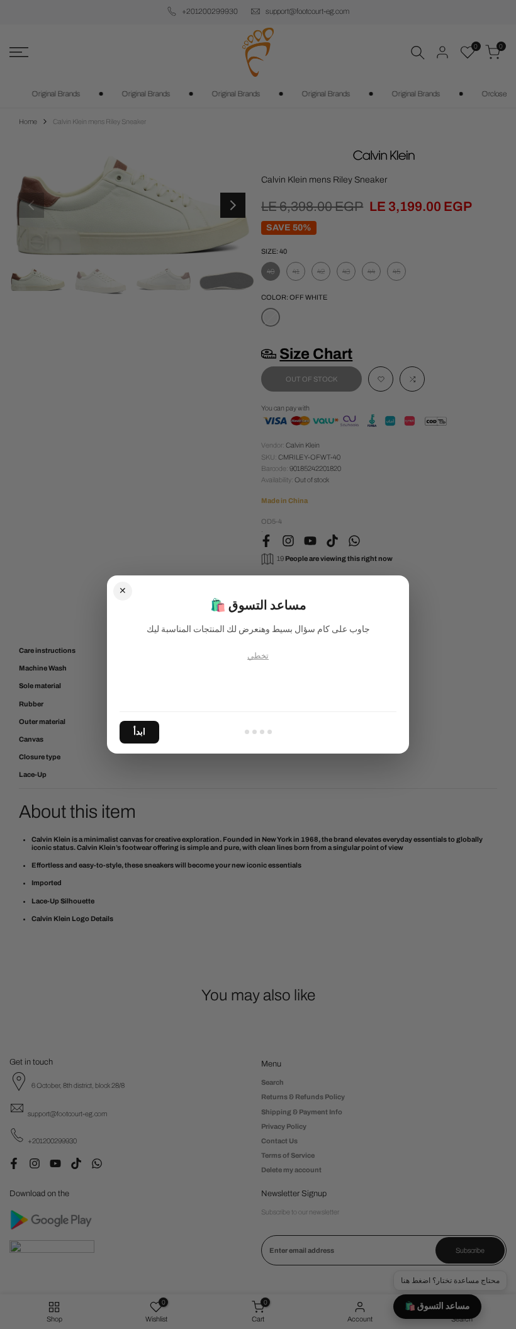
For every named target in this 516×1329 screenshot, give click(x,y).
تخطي (258, 656)
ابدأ (139, 732)
